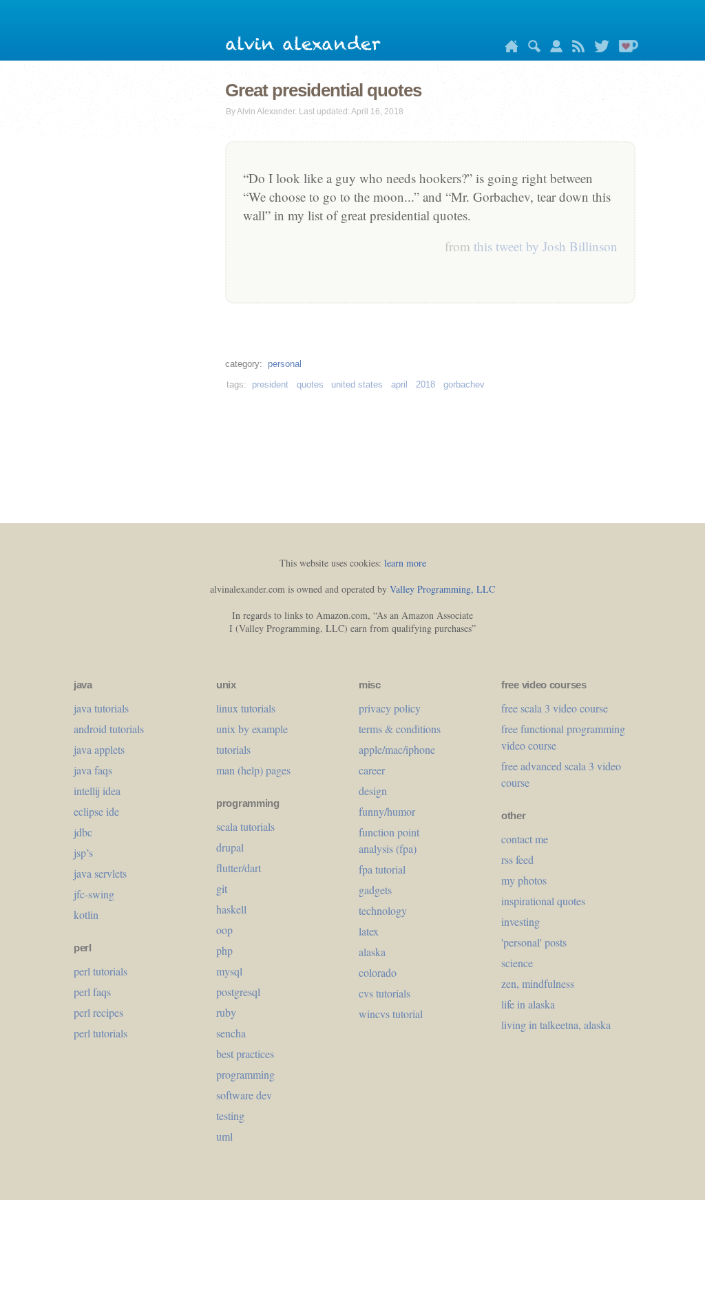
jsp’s (83, 852)
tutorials (233, 749)
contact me (524, 839)
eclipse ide (96, 811)
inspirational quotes (543, 901)
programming (245, 1074)
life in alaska (528, 1004)
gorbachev (464, 384)
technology (383, 910)
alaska (372, 951)
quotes (310, 384)
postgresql (238, 991)
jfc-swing (94, 894)
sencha (231, 1033)
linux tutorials (245, 708)
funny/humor (387, 811)
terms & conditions (400, 728)
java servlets (100, 873)
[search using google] (530, 48)
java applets (99, 749)
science (517, 962)
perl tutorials (100, 971)
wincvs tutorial (391, 1013)
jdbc (83, 832)
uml (224, 1136)
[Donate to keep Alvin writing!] (625, 48)
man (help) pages (253, 770)
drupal (230, 847)
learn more (405, 562)
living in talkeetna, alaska (556, 1024)
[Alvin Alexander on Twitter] (598, 48)
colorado (378, 972)
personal (285, 364)
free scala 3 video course (554, 708)
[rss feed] (575, 48)
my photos (524, 880)
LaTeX (369, 931)
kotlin (86, 914)
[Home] (508, 48)
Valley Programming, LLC (442, 588)
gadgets (375, 890)
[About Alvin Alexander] (552, 48)
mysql (229, 971)
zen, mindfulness (537, 983)
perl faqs (92, 991)
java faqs (93, 770)
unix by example (252, 728)
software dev (244, 1095)
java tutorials (101, 708)
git (221, 888)
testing (230, 1115)
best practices (245, 1053)
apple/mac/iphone (397, 749)
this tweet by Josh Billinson (546, 246)
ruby (226, 1012)
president (270, 384)
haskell (231, 909)
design (373, 790)
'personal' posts (534, 942)
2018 (425, 384)
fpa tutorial (382, 869)
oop (224, 929)
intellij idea (97, 790)
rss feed (517, 859)
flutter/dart (238, 867)
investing (520, 921)
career (372, 770)
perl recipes (98, 1012)
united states (357, 384)
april (399, 384)
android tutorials (109, 728)
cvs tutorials (384, 993)
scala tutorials (245, 826)
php (224, 950)
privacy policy (390, 708)
